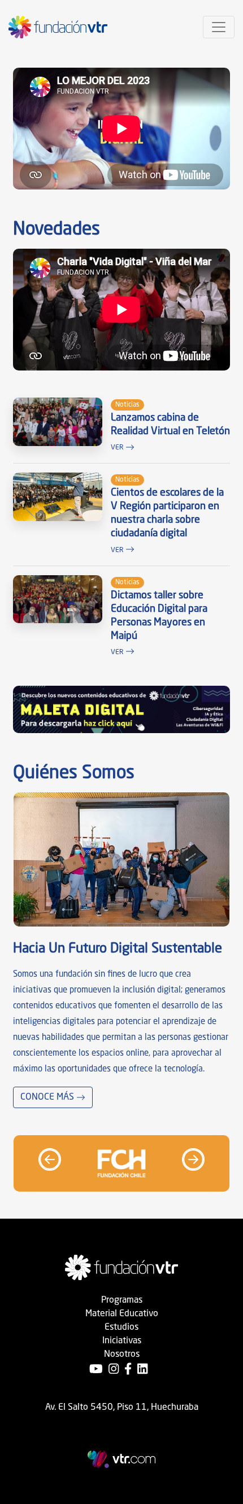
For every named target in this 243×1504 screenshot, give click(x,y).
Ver (118, 447)
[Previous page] (49, 1159)
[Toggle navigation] (219, 27)
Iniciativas (121, 1341)
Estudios (121, 1327)
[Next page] (193, 1159)
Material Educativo (121, 1313)
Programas (121, 1300)
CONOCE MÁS (48, 1097)
